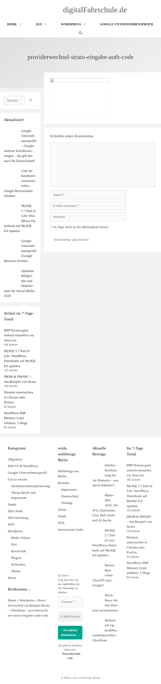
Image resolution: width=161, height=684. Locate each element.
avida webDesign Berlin (85, 677)
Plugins (16, 558)
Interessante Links (70, 529)
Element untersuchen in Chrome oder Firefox (18, 397)
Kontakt (63, 483)
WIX (11, 524)
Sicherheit (18, 564)
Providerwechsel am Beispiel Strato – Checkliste (29, 605)
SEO (39, 24)
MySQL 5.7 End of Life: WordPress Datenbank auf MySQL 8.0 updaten (139, 496)
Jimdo (12, 504)
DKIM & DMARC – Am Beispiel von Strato (139, 521)
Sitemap (66, 503)
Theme (16, 571)
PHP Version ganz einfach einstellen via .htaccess (19, 335)
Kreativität (18, 551)
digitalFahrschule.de (95, 9)
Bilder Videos (20, 538)
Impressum (69, 489)
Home (12, 24)
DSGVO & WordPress (23, 466)
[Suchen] (30, 100)
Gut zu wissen (17, 479)
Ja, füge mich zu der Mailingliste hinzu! (81, 227)
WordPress (71, 24)
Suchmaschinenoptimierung (30, 486)
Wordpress (15, 531)
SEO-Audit (15, 511)
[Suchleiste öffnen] (80, 33)
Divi (14, 544)
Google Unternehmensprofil (127, 24)
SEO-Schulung (18, 518)
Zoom (12, 578)
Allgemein (15, 459)
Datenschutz (70, 496)
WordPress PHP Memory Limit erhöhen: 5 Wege (15, 418)
